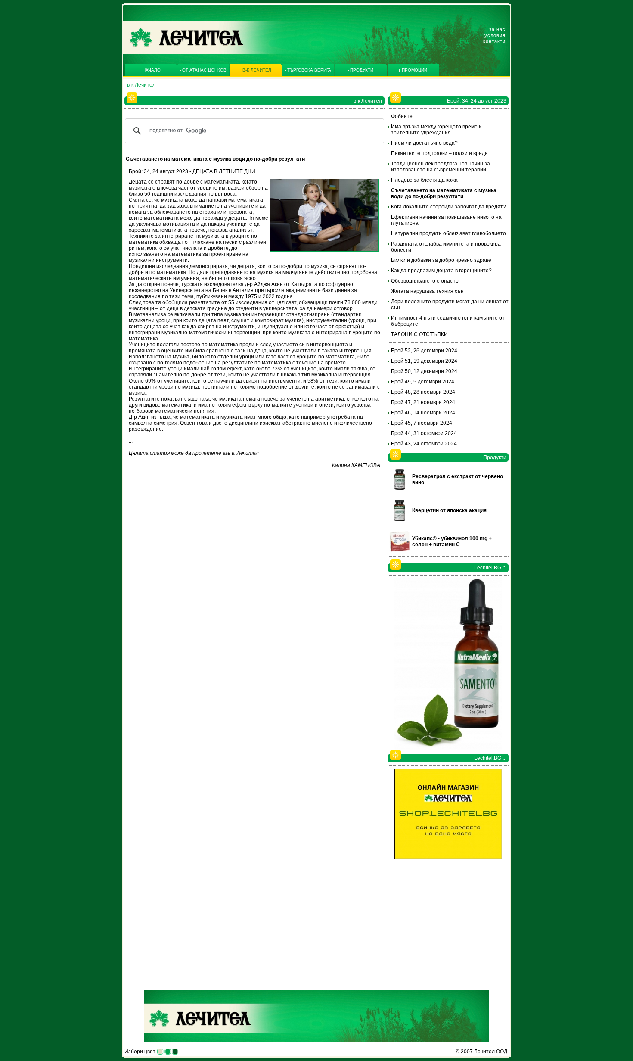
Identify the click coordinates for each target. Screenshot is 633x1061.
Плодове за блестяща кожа (424, 180)
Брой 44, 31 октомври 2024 (424, 433)
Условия (495, 35)
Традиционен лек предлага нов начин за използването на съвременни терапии (440, 167)
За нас (497, 29)
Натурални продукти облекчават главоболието (448, 233)
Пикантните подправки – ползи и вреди (439, 153)
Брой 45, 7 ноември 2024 (421, 423)
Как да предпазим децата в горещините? (441, 271)
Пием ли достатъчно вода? (424, 143)
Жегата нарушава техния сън (427, 291)
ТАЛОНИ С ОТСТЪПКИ (419, 334)
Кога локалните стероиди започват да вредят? (448, 207)
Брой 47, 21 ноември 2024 (423, 402)
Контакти (494, 41)
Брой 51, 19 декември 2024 (424, 361)
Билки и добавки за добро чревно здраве (441, 260)
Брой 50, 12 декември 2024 (424, 371)
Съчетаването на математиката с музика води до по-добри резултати (443, 193)
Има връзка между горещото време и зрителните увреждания (436, 130)
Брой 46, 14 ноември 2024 (423, 413)
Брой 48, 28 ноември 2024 (423, 392)
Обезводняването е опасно (425, 281)
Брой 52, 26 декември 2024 (424, 351)
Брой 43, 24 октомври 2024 (424, 444)
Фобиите (402, 116)
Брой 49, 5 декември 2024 (422, 382)
